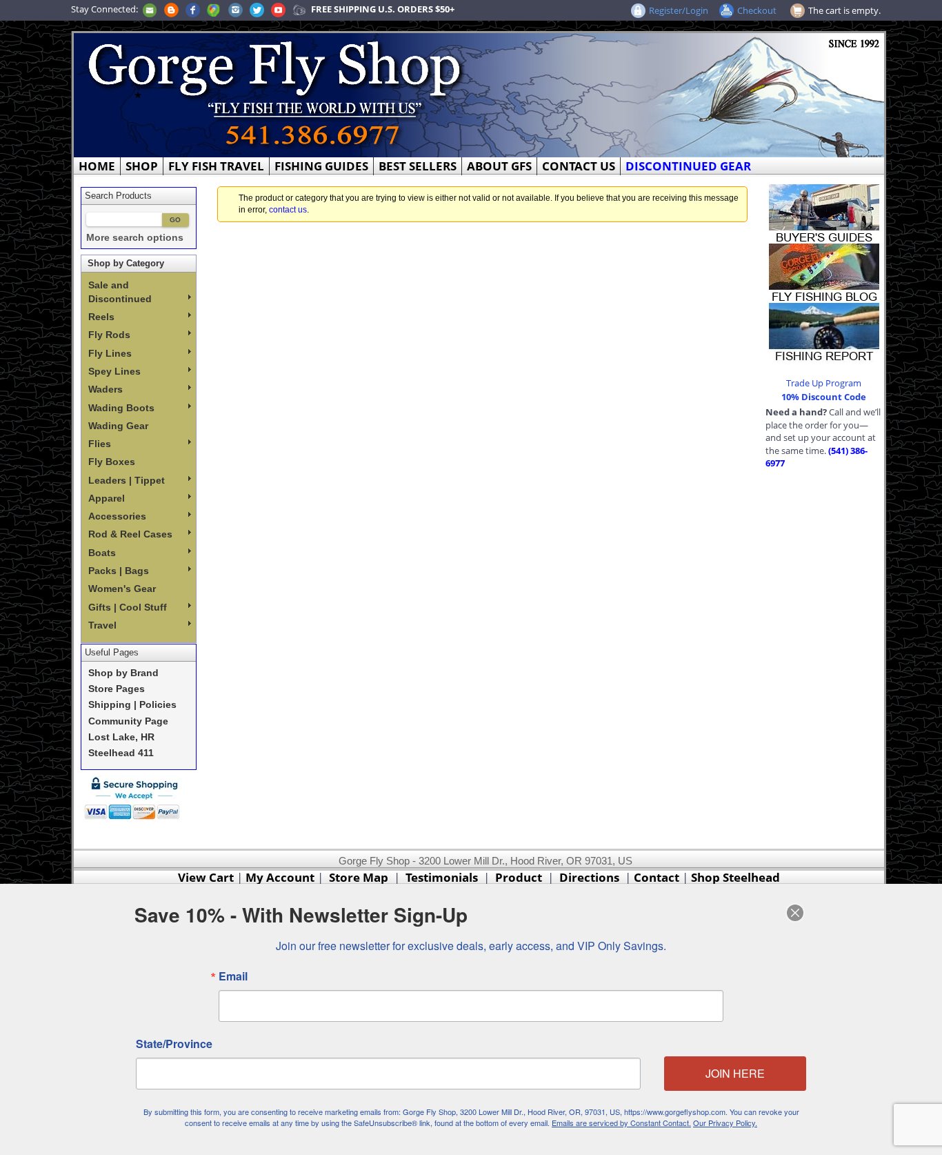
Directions (589, 877)
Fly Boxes (111, 461)
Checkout (756, 10)
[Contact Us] (150, 9)
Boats (102, 552)
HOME (97, 166)
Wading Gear (118, 425)
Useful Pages (112, 652)
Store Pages (116, 689)
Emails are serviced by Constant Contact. (621, 1122)
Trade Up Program (823, 383)
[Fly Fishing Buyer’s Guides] (824, 212)
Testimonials (441, 877)
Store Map (358, 877)
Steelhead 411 (121, 753)
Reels (101, 316)
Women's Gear (122, 588)
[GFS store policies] (136, 798)
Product (518, 877)
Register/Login (678, 10)
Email (233, 976)
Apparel (106, 498)
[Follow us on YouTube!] (278, 9)
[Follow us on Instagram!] (235, 9)
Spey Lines (114, 371)
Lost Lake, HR (121, 737)
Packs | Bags (118, 570)
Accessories (117, 516)
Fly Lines (110, 353)
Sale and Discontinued (120, 291)
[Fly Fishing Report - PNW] (824, 331)
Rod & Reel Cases (130, 534)
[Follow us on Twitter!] (257, 9)
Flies (99, 443)
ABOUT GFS (499, 166)
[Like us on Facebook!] (193, 9)
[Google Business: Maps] (214, 9)
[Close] (795, 913)
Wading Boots (121, 407)
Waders (105, 389)
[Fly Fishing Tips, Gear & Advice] (824, 272)
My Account (279, 877)
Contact (658, 877)
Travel (102, 625)
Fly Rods (109, 334)
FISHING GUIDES (321, 166)
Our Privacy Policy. (725, 1122)
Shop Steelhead (735, 877)
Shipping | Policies (132, 705)
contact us (288, 210)
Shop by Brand (123, 673)
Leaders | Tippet (126, 480)
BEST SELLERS (418, 166)
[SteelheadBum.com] (299, 9)
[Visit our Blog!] (171, 9)
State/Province (174, 1043)
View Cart (206, 877)
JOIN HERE (735, 1073)
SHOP (142, 166)
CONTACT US (578, 166)
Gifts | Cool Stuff (127, 607)
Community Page (128, 721)
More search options (134, 238)
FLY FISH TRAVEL (216, 166)
